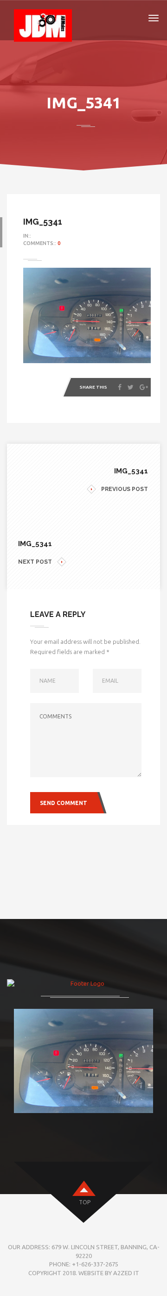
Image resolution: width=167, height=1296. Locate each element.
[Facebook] (120, 387)
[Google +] (144, 387)
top (84, 1202)
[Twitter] (131, 387)
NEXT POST (35, 562)
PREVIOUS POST (124, 489)
